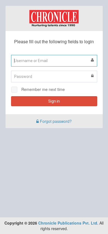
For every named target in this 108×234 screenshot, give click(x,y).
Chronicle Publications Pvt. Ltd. (68, 223)
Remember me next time (43, 89)
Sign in (54, 101)
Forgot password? (55, 121)
